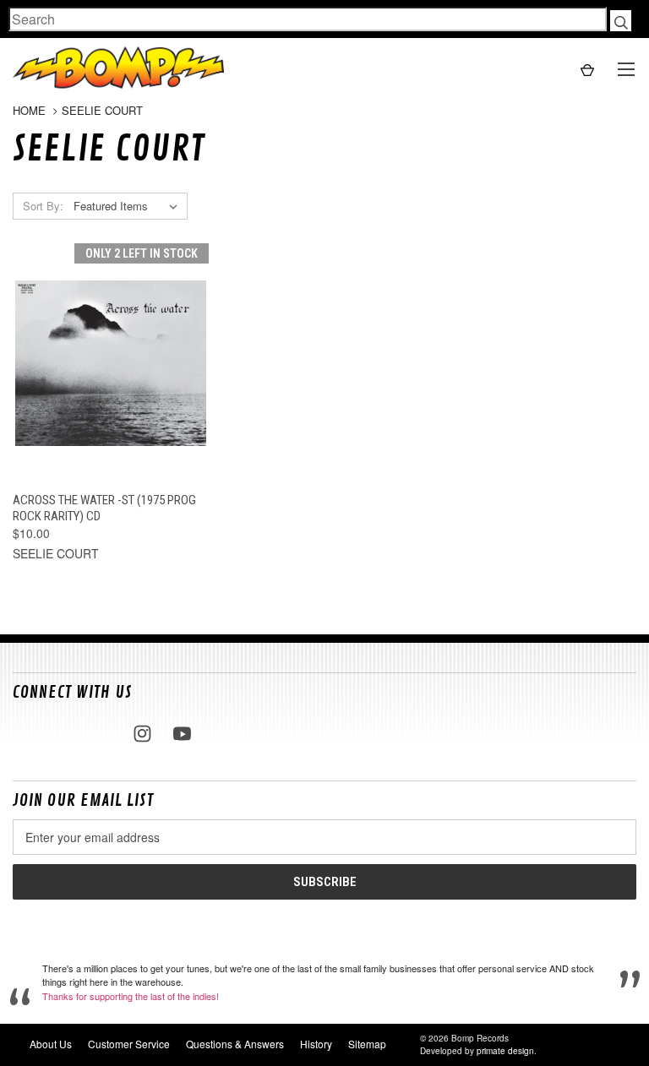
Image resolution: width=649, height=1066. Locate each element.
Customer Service (129, 1043)
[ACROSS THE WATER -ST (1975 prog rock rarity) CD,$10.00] (110, 363)
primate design (505, 1051)
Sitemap (367, 1043)
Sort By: (43, 206)
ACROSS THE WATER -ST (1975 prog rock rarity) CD (104, 508)
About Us (51, 1043)
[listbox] (129, 206)
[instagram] (142, 733)
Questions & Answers (235, 1043)
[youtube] (182, 733)
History (316, 1043)
